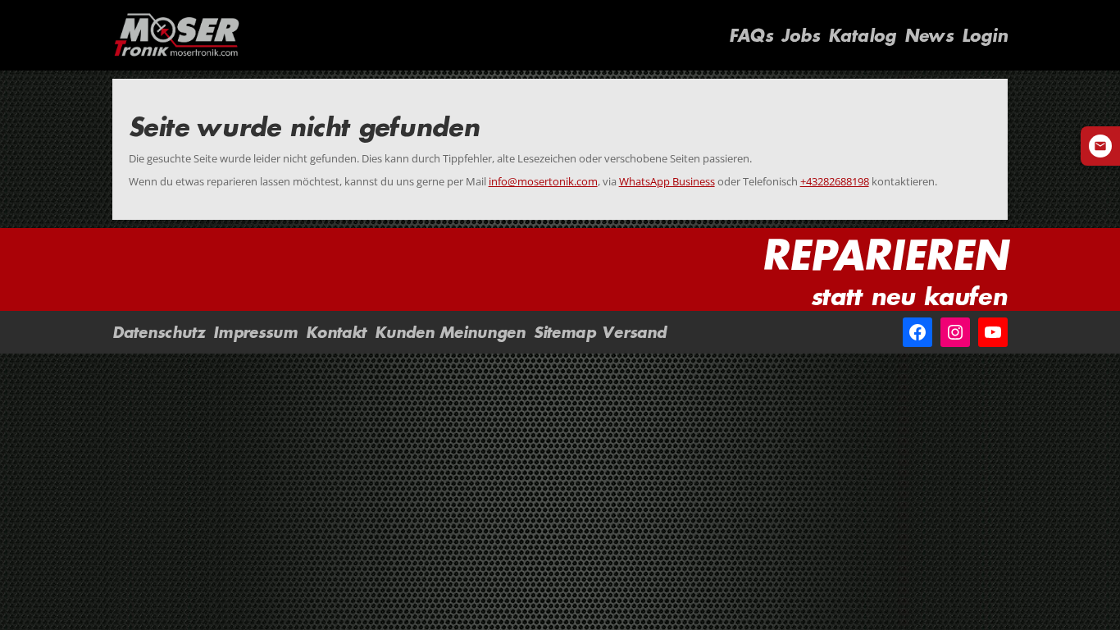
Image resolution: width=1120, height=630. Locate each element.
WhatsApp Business (667, 181)
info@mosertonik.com (543, 181)
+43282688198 (834, 181)
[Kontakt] (1100, 146)
